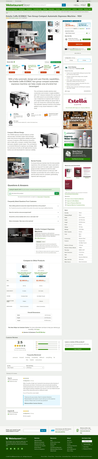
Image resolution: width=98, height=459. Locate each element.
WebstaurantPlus (38, 440)
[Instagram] (7, 449)
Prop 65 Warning (40, 332)
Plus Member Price (83, 24)
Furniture (58, 9)
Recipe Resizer (37, 447)
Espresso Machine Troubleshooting (79, 205)
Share (48, 62)
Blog (51, 440)
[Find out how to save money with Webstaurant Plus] (7, 65)
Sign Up (43, 430)
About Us (69, 440)
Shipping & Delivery (87, 448)
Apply (89, 49)
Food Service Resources (55, 447)
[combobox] (47, 5)
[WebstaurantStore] (18, 438)
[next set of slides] (61, 69)
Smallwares (29, 9)
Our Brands (69, 442)
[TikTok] (18, 449)
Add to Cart (12, 72)
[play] (20, 235)
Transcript (39, 241)
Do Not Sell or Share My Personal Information (82, 456)
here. (38, 329)
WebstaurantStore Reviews (56, 449)
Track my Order (87, 444)
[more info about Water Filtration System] (87, 33)
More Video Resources (40, 238)
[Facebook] (14, 449)
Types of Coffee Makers (77, 201)
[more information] (83, 68)
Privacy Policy (47, 196)
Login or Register (78, 349)
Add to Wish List (78, 53)
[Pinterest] (22, 449)
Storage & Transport (66, 9)
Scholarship (69, 447)
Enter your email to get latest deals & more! (13, 430)
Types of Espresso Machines (78, 203)
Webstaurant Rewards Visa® (75, 49)
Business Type (87, 9)
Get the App (18, 1)
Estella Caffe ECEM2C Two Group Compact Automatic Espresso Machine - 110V (24, 273)
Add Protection (87, 39)
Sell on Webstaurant (71, 449)
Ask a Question (56, 62)
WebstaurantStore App (39, 444)
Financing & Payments (72, 445)
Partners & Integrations (39, 449)
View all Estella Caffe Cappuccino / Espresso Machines (78, 107)
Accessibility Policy (66, 456)
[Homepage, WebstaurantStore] (18, 5)
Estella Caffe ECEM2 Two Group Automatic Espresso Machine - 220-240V (41, 273)
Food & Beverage (37, 9)
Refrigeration (22, 9)
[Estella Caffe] (78, 101)
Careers (69, 444)
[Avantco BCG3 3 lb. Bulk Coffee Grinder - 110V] (30, 69)
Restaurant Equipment (12, 9)
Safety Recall (53, 450)
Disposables (51, 9)
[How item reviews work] (25, 350)
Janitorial (75, 9)
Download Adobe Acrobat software (71, 193)
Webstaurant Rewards (39, 442)
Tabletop (45, 9)
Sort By (8, 365)
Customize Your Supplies (39, 445)
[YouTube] (11, 449)
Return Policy (70, 450)
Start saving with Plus (60, 431)
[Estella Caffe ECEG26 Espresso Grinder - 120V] (14, 69)
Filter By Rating (29, 365)
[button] (50, 24)
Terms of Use (40, 196)
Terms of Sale (44, 456)
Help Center (9, 1)
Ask (57, 193)
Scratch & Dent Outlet (55, 442)
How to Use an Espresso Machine (79, 198)
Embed (43, 241)
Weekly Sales (53, 444)
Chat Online (86, 446)
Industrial (80, 9)
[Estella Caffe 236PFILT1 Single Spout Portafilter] (45, 69)
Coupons (52, 445)
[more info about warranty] (80, 40)
